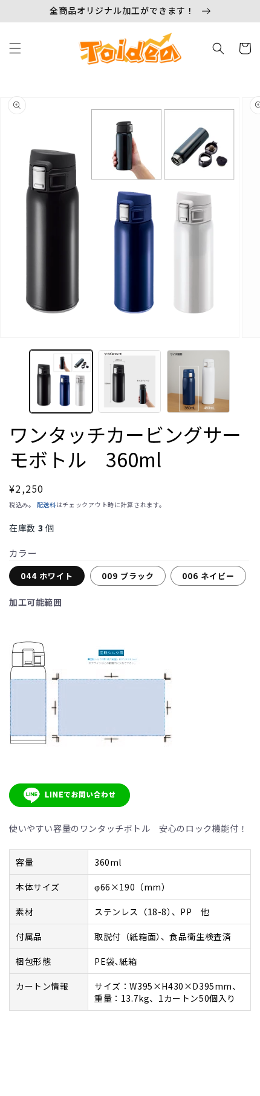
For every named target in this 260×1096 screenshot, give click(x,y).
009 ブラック (128, 576)
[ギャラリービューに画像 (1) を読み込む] (61, 381)
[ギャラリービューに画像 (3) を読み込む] (198, 381)
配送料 (46, 504)
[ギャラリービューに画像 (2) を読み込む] (130, 381)
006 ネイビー (208, 576)
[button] (15, 48)
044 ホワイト (47, 576)
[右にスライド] (246, 384)
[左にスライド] (13, 384)
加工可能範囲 (35, 602)
